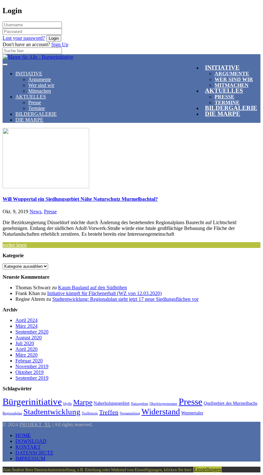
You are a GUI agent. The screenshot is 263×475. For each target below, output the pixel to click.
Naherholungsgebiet (112, 403)
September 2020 (31, 332)
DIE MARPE (222, 113)
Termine (36, 108)
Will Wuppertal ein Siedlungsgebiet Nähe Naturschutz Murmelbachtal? (80, 199)
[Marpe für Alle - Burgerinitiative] (38, 55)
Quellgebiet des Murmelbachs (230, 403)
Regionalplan (12, 413)
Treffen (108, 412)
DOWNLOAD (31, 441)
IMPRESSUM (30, 458)
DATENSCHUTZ (34, 452)
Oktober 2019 (29, 372)
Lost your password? (24, 38)
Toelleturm (90, 413)
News (35, 211)
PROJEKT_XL (35, 424)
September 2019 (31, 378)
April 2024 (26, 320)
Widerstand (160, 411)
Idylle (67, 403)
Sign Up (59, 44)
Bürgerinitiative (32, 401)
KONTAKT (28, 447)
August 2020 (28, 337)
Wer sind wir (41, 85)
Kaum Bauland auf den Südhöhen (92, 287)
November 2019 (31, 366)
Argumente (232, 73)
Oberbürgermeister (163, 403)
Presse (34, 102)
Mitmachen (39, 91)
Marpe (82, 402)
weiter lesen (15, 245)
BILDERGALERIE (36, 114)
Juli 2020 (24, 343)
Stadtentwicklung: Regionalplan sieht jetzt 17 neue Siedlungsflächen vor (125, 299)
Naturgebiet (139, 403)
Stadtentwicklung (52, 411)
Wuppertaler (192, 412)
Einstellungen (207, 469)
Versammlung (130, 413)
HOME (23, 435)
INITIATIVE (222, 67)
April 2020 (26, 349)
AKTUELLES (224, 90)
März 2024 (26, 326)
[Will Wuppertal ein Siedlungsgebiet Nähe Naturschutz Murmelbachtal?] (46, 186)
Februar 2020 (29, 360)
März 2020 (26, 355)
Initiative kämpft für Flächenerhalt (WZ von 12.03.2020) (104, 293)
